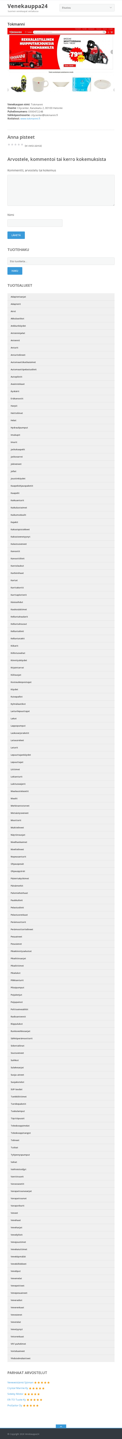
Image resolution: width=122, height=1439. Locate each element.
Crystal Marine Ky (17, 1388)
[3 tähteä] (15, 144)
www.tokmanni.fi (30, 118)
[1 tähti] (8, 144)
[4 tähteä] (18, 144)
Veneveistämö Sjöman (20, 1382)
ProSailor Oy (14, 1405)
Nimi (10, 215)
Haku (15, 270)
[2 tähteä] (12, 144)
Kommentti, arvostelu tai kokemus (31, 170)
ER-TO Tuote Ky (16, 1399)
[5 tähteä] (22, 144)
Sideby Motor (15, 1394)
